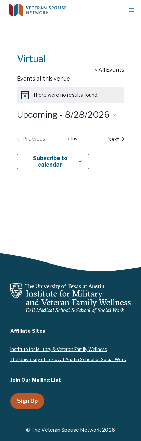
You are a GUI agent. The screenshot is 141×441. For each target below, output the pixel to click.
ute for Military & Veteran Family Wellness (64, 349)
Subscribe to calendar (50, 161)
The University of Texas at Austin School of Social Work (68, 359)
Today (70, 138)
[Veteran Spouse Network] (37, 10)
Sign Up (27, 401)
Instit (15, 349)
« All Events (109, 70)
